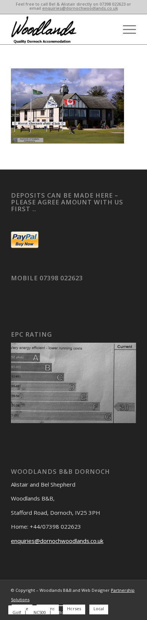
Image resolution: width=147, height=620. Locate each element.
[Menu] (125, 29)
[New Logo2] (61, 29)
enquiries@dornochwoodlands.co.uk (80, 8)
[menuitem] (125, 29)
